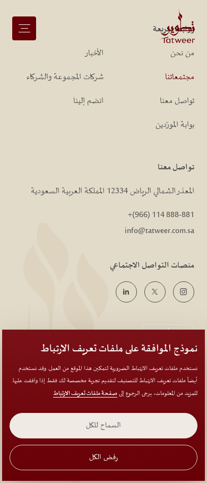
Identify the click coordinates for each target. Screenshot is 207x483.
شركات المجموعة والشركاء (65, 77)
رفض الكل (103, 457)
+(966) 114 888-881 (161, 215)
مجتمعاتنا (180, 77)
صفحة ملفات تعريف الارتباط (85, 394)
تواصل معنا (177, 100)
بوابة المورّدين (175, 124)
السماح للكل (103, 425)
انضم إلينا (88, 100)
